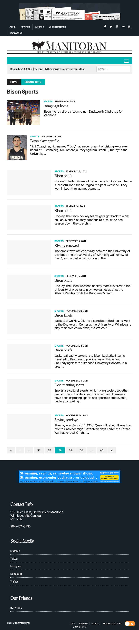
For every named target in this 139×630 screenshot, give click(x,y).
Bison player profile (44, 141)
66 (101, 450)
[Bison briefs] (29, 182)
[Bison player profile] (17, 147)
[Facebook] (105, 26)
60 (81, 450)
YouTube (14, 581)
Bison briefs (63, 175)
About (12, 26)
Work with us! (16, 32)
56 (39, 450)
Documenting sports (69, 385)
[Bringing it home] (23, 112)
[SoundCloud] (123, 26)
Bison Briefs (63, 315)
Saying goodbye (66, 420)
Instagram (15, 566)
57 (49, 450)
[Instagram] (117, 26)
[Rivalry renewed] (29, 252)
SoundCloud (16, 574)
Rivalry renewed (66, 245)
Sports (48, 101)
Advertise (25, 26)
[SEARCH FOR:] (113, 69)
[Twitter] (111, 26)
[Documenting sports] (29, 391)
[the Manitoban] (69, 46)
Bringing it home (55, 106)
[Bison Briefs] (29, 321)
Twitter (14, 558)
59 (70, 450)
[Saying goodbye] (29, 426)
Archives (39, 26)
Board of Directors (57, 26)
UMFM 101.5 (16, 608)
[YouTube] (129, 26)
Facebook (15, 551)
